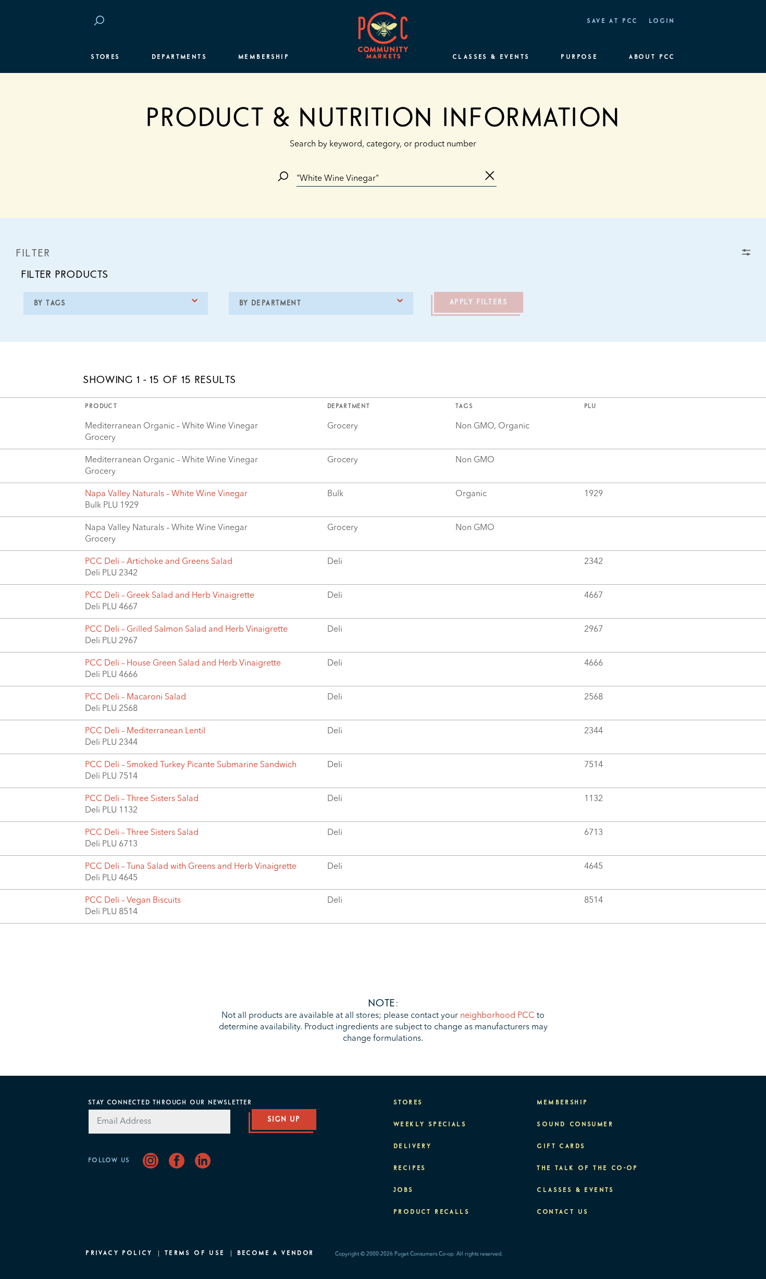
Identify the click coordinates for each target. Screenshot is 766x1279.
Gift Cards (561, 1146)
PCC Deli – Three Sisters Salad (142, 799)
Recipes (409, 1168)
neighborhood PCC (497, 1016)
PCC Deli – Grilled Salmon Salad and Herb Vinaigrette (186, 629)
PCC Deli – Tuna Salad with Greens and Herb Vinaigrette (190, 867)
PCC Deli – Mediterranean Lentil (145, 731)
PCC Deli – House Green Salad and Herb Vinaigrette (183, 663)
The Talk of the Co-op (587, 1168)
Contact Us (562, 1212)
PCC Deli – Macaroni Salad (135, 697)
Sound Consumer (575, 1125)
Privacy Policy (119, 1253)
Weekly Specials (429, 1125)
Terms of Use (195, 1253)
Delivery (412, 1146)
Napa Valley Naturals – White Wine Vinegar (166, 494)
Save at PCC (612, 21)
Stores (105, 57)
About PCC (652, 57)
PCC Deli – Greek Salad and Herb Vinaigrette (169, 596)
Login (662, 21)
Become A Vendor (275, 1253)
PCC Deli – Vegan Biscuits (133, 900)
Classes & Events (490, 57)
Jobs (403, 1190)
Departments (179, 57)
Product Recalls (431, 1212)
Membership (263, 57)
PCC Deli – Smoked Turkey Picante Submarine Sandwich (190, 765)
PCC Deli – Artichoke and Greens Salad (158, 562)
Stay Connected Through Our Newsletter (170, 1103)
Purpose (579, 57)
